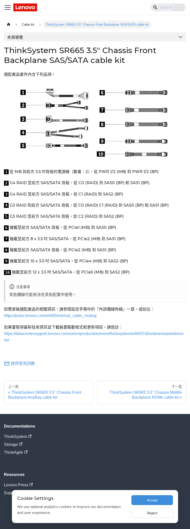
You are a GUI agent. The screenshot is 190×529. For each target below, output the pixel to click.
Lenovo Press (16, 485)
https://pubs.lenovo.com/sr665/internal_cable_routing (50, 315)
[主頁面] (8, 24)
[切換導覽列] (7, 7)
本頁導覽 (15, 37)
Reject (152, 513)
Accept (152, 500)
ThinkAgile (13, 452)
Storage (11, 444)
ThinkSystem (15, 436)
